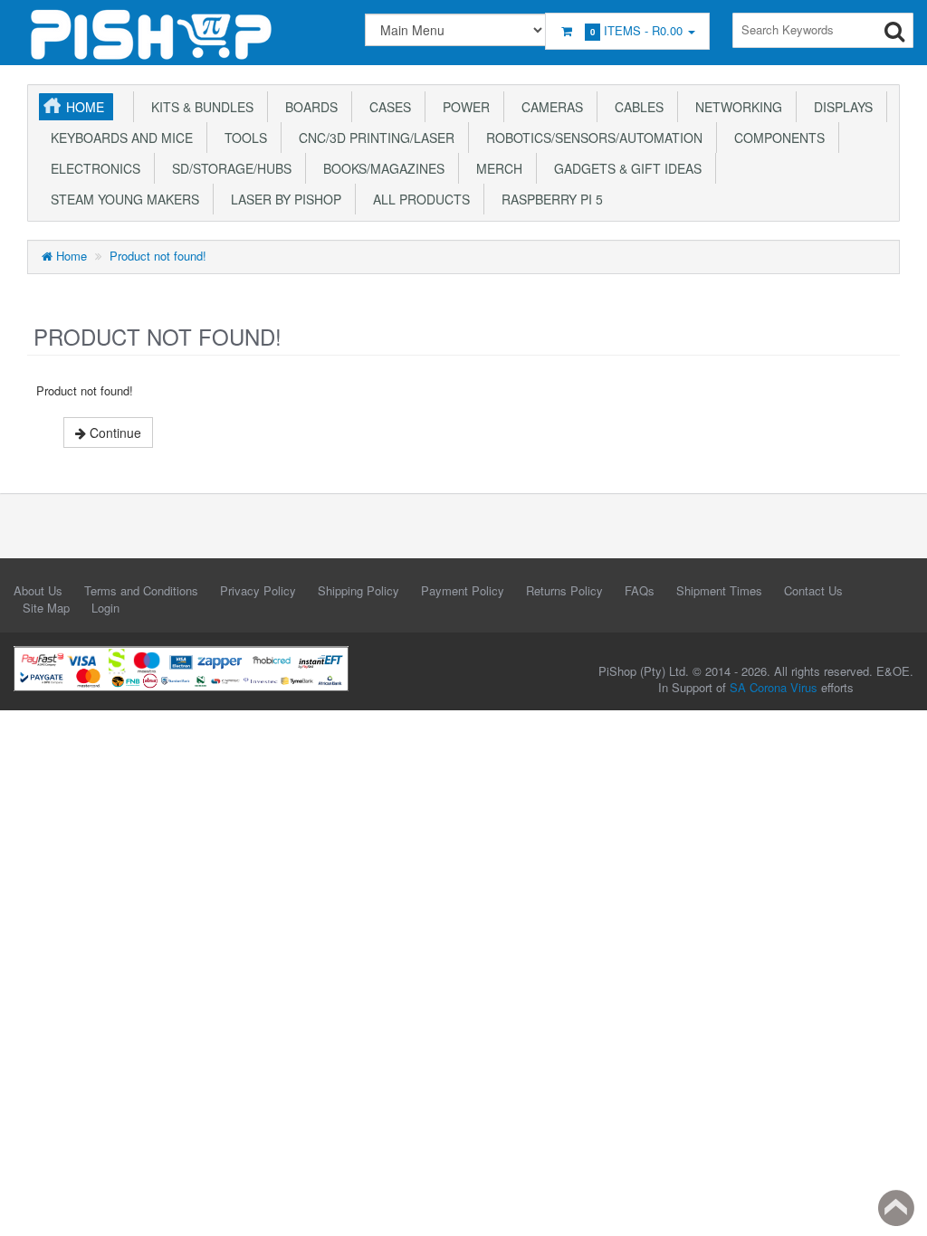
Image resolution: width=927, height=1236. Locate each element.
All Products (418, 199)
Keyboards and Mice (118, 137)
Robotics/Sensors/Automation (590, 137)
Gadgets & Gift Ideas (624, 168)
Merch (495, 168)
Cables (635, 107)
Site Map (46, 607)
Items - (636, 30)
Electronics (91, 168)
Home (85, 107)
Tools (242, 137)
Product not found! (158, 255)
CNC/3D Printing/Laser (372, 137)
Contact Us (813, 590)
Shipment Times (719, 590)
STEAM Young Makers (121, 199)
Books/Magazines (380, 168)
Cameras (548, 107)
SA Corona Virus (773, 687)
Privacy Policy (258, 590)
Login (105, 607)
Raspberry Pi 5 (548, 199)
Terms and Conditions (141, 590)
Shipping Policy (358, 590)
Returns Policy (564, 590)
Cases (386, 107)
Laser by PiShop (282, 199)
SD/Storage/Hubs (228, 168)
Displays (840, 107)
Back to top (896, 1208)
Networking (735, 107)
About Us (38, 590)
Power (462, 107)
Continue (113, 432)
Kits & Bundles (198, 107)
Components (776, 137)
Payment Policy (462, 590)
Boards (308, 107)
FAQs (640, 590)
